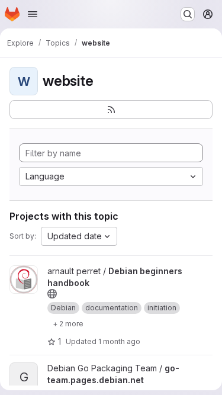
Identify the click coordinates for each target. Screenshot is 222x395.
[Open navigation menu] (32, 14)
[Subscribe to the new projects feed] (111, 109)
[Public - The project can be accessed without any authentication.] (52, 293)
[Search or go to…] (188, 14)
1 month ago (119, 341)
